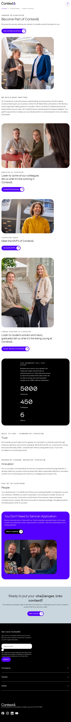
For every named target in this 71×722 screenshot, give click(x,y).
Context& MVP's (9, 248)
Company (5, 668)
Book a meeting (12, 531)
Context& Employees (11, 189)
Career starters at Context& (13, 349)
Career (4, 677)
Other (4, 686)
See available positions (12, 31)
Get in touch (34, 613)
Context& (4, 8)
